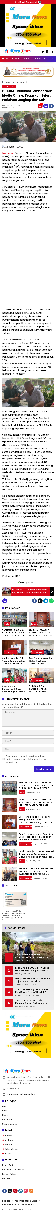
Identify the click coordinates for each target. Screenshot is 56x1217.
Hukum (5, 1115)
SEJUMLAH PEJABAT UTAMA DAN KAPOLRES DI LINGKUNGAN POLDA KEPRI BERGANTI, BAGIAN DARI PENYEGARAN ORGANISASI (40, 633)
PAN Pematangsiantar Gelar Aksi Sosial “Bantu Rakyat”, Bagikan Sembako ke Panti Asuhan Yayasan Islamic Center (40, 661)
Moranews (8, 153)
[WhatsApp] (51, 600)
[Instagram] (26, 1191)
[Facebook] (34, 600)
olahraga (9, 1140)
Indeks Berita (8, 1165)
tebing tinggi (11, 1149)
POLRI (8, 1153)
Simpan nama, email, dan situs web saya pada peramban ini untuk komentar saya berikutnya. (26, 759)
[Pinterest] (15, 1191)
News (4, 1110)
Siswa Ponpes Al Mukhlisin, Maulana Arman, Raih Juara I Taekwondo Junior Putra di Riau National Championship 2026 (31, 1002)
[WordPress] (20, 1191)
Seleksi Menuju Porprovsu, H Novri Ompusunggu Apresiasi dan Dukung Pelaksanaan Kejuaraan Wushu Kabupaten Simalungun (14, 689)
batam (8, 1135)
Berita (6, 624)
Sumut (8, 1144)
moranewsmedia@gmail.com (22, 1094)
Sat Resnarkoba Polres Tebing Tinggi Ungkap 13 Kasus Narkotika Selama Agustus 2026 (14, 661)
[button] (42, 51)
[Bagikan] (51, 106)
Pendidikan (7, 1119)
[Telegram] (45, 600)
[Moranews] (16, 51)
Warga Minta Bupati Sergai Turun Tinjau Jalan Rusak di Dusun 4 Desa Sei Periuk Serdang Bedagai (32, 980)
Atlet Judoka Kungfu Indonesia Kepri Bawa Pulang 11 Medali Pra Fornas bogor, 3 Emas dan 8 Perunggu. (31, 991)
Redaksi (5, 105)
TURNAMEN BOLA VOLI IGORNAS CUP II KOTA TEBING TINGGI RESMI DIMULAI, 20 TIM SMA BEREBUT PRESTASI (13, 633)
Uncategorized (9, 86)
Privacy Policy (9, 1174)
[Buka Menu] (47, 51)
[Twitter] (40, 600)
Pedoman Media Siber (13, 1169)
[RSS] (31, 1191)
